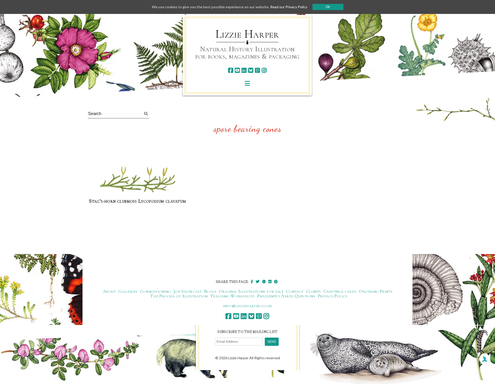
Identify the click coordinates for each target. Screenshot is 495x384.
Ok (328, 7)
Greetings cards (339, 291)
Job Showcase (187, 291)
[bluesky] (250, 70)
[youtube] (237, 70)
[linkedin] (244, 70)
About (109, 291)
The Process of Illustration (179, 296)
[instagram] (264, 70)
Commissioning (155, 291)
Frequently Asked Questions (286, 296)
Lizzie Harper (247, 34)
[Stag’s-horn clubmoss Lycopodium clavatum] (137, 180)
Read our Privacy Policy (288, 7)
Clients (313, 291)
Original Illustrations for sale (251, 291)
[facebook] (230, 70)
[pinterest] (257, 70)
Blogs (210, 291)
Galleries (127, 291)
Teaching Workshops (232, 296)
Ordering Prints (375, 291)
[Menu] (247, 83)
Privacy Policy (333, 296)
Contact (294, 291)
